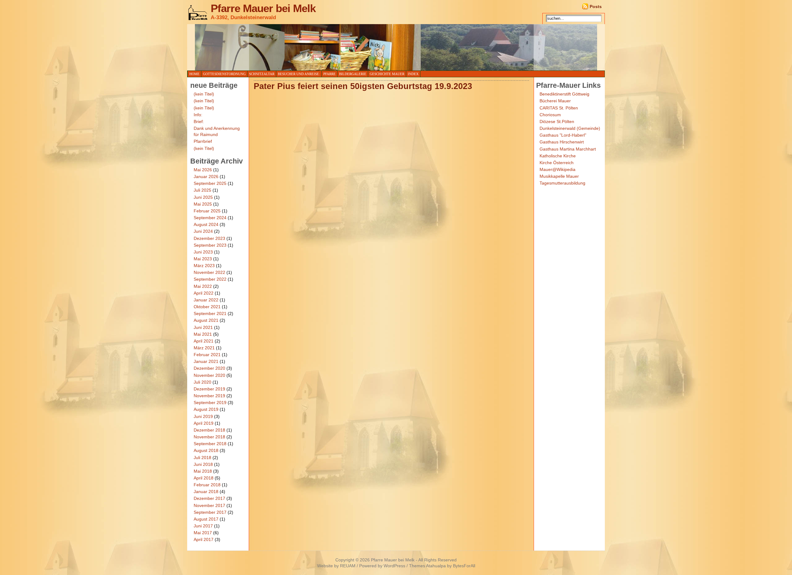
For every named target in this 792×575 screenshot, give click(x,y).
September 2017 (210, 512)
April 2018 (203, 477)
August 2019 (206, 409)
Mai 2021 (203, 334)
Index (413, 74)
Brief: (199, 121)
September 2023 (210, 245)
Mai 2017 (203, 532)
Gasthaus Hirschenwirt (562, 141)
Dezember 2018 (209, 430)
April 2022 (203, 293)
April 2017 (203, 539)
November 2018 (209, 436)
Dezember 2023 (209, 238)
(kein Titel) (204, 94)
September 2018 (210, 443)
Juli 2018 (202, 457)
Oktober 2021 (207, 306)
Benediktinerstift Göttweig (564, 94)
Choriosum (550, 114)
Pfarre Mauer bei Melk (263, 8)
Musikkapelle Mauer (559, 176)
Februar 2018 (207, 484)
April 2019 (203, 423)
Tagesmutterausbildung (562, 183)
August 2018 (206, 450)
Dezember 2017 (209, 498)
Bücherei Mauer (555, 100)
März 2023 (204, 265)
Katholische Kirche (558, 155)
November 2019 (209, 395)
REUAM (347, 566)
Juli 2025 (202, 190)
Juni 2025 (203, 197)
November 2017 (209, 505)
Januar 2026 (206, 176)
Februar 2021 (207, 354)
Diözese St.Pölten (557, 121)
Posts (596, 6)
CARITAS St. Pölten (559, 107)
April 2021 (203, 341)
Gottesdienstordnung (224, 74)
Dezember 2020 (209, 368)
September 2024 (210, 217)
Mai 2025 (203, 204)
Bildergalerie (352, 74)
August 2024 (206, 224)
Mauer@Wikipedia (557, 169)
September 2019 (210, 402)
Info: (198, 114)
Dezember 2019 (209, 388)
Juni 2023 (203, 251)
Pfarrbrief (203, 141)
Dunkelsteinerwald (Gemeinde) (570, 128)
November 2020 (209, 375)
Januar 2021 (206, 361)
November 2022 (209, 272)
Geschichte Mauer (387, 74)
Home (194, 74)
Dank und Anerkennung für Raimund (217, 131)
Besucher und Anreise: (299, 74)
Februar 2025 (207, 210)
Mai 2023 (203, 258)
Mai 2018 (203, 471)
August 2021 (206, 320)
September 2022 (210, 279)
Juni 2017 (203, 525)
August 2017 (206, 519)
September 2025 (210, 183)
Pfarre (329, 74)
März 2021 (204, 347)
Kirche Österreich (557, 162)
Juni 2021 (203, 327)
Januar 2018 (206, 491)
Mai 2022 (203, 286)
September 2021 (210, 313)
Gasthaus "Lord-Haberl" (563, 135)
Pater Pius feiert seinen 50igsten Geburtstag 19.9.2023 (363, 86)
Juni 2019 (203, 416)
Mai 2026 (203, 169)
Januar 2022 (206, 299)
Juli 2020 (202, 382)
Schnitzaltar (261, 74)
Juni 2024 (203, 231)
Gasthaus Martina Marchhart (568, 149)
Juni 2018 (203, 464)
